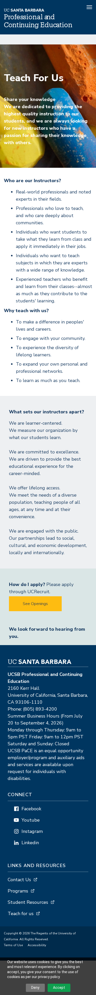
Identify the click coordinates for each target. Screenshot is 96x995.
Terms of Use (13, 945)
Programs (18, 891)
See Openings (35, 604)
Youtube (31, 820)
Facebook (31, 809)
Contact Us (19, 880)
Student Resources (28, 902)
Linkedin (30, 843)
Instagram (32, 831)
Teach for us (21, 913)
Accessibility (37, 945)
